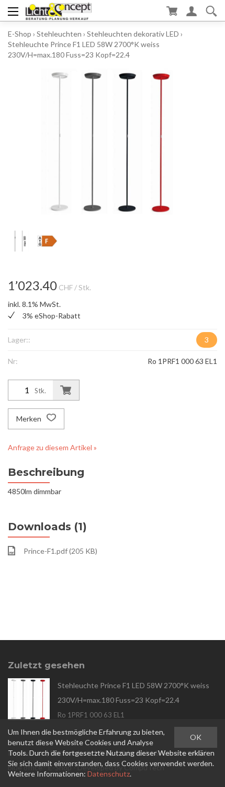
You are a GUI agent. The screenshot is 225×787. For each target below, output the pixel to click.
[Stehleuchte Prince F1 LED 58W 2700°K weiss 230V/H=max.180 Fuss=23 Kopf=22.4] (29, 699)
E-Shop (19, 33)
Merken (29, 418)
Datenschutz (108, 773)
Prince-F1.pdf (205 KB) (60, 550)
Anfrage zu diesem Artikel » (52, 447)
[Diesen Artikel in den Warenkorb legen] (66, 390)
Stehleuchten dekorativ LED (133, 33)
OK (195, 737)
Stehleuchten (59, 33)
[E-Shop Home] (58, 10)
